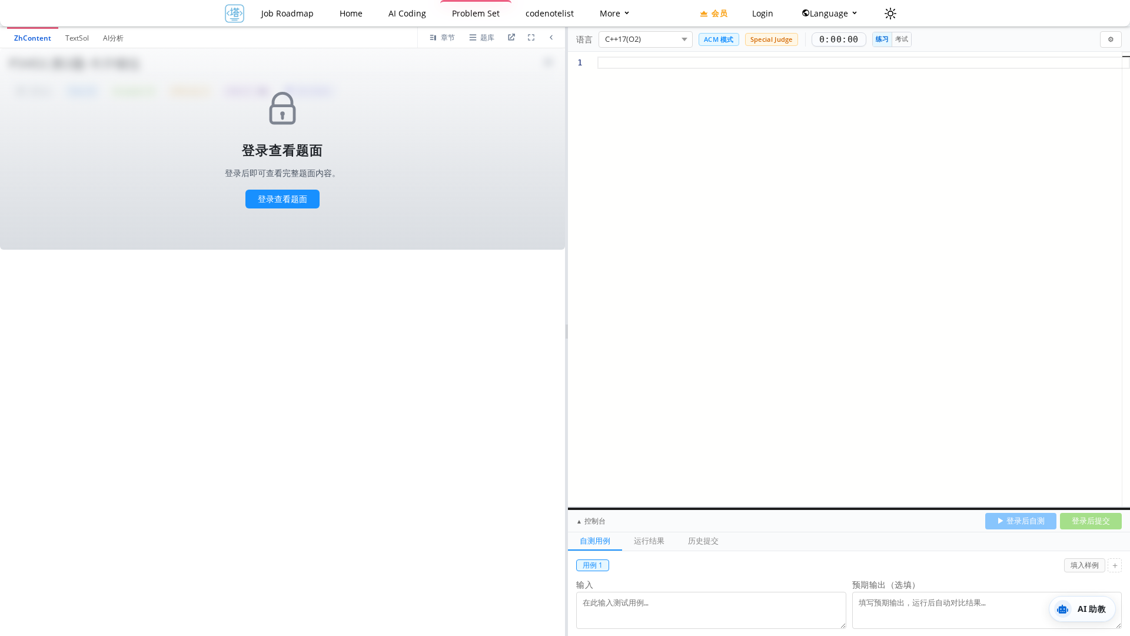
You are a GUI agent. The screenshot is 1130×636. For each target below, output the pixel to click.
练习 (882, 38)
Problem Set (476, 13)
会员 (719, 13)
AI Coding (407, 13)
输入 (584, 584)
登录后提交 (1091, 520)
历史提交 (703, 540)
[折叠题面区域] (551, 37)
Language (830, 13)
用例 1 (593, 565)
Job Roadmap (287, 13)
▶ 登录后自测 (1021, 520)
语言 (584, 39)
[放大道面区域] (531, 37)
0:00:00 (839, 39)
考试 (901, 38)
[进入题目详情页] (511, 37)
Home (351, 13)
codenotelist (550, 13)
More (611, 13)
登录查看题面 (282, 199)
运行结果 (649, 540)
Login (762, 13)
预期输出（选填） (886, 584)
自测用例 (595, 540)
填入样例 (1085, 565)
